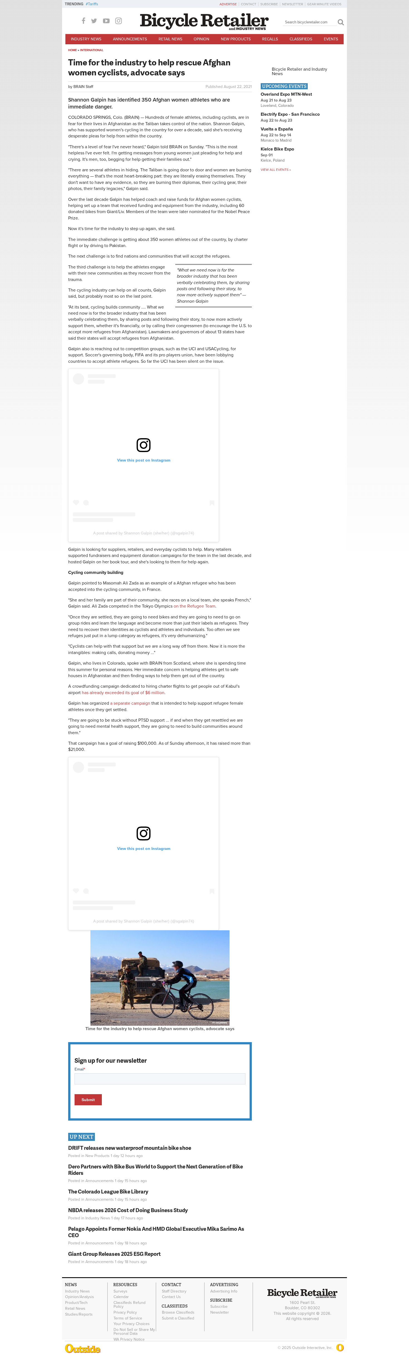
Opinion (201, 39)
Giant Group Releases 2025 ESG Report (114, 1253)
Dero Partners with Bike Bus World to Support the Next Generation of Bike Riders (155, 1170)
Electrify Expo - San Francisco (290, 114)
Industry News (86, 39)
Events (331, 39)
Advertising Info (223, 1291)
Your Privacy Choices (132, 1324)
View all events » (276, 170)
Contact (248, 4)
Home (72, 50)
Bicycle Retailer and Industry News (299, 71)
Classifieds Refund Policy (130, 1305)
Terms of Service (128, 1318)
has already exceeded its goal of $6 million (123, 692)
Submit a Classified (178, 1318)
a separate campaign (130, 703)
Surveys (120, 1291)
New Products (236, 39)
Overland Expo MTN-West (286, 94)
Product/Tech (76, 1303)
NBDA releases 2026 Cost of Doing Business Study (128, 1210)
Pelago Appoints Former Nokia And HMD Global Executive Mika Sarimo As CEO (156, 1232)
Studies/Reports (79, 1314)
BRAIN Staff (83, 86)
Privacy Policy (125, 1312)
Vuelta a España (277, 129)
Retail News (170, 39)
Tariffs (93, 4)
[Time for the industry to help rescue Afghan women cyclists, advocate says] (160, 1024)
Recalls (270, 39)
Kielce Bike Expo (277, 149)
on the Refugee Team (194, 606)
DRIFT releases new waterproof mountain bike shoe (129, 1147)
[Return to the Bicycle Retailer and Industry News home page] (204, 28)
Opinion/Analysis (79, 1297)
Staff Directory (174, 1291)
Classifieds (301, 39)
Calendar (121, 1297)
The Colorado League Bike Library (108, 1191)
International (92, 50)
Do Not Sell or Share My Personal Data (134, 1332)
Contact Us (171, 1297)
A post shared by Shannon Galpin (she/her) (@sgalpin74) (143, 533)
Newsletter (292, 4)
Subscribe (269, 4)
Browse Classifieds (178, 1312)
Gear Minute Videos (324, 4)
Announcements (130, 39)
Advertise (228, 4)
